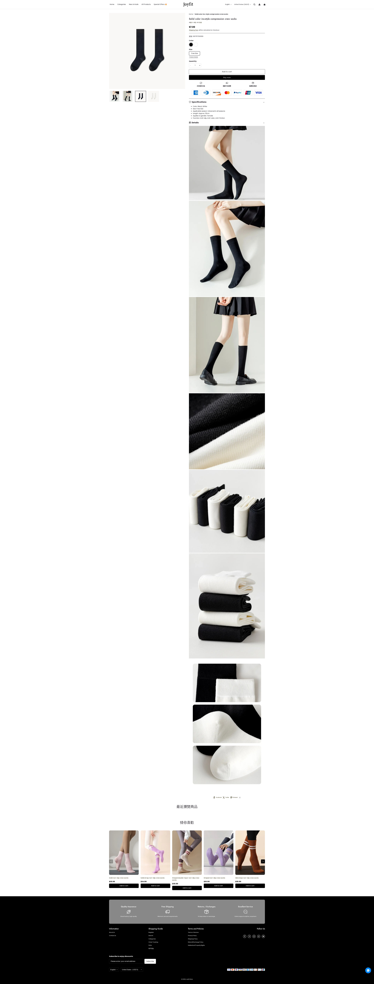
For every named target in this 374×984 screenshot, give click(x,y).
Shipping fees (193, 30)
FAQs (150, 945)
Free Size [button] (194, 53)
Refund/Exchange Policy (195, 942)
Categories (152, 939)
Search (151, 935)
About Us (112, 932)
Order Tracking (153, 942)
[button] (254, 4)
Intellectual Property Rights (196, 945)
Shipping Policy (193, 939)
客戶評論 (151, 948)
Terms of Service (193, 932)
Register (151, 932)
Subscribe (150, 961)
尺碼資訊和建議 (193, 57)
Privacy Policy (192, 935)
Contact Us (112, 935)
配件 (191, 22)
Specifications (199, 102)
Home (191, 14)
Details (195, 122)
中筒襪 (200, 22)
